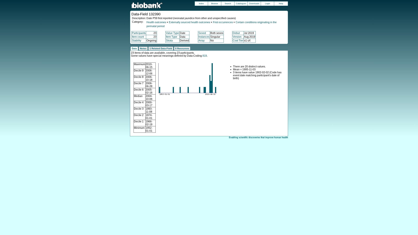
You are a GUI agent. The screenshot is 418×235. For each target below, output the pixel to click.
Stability (136, 40)
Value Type (172, 33)
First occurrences (223, 22)
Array (201, 40)
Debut (236, 33)
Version (237, 36)
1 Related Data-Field (161, 48)
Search (228, 3)
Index (201, 3)
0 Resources (182, 48)
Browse (214, 3)
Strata (169, 40)
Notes (143, 48)
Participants (139, 33)
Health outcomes (156, 22)
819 (204, 55)
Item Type (171, 36)
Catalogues (241, 3)
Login (267, 3)
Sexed (202, 33)
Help (281, 3)
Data (134, 48)
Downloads (254, 3)
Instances (203, 36)
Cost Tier (238, 40)
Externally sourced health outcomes (189, 22)
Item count (138, 36)
